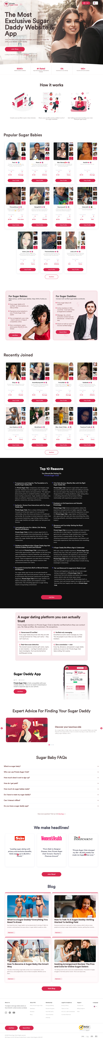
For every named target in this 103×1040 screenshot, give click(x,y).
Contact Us (80, 1005)
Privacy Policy (65, 1005)
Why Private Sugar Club (36, 1005)
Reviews (32, 1011)
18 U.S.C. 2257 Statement (68, 1011)
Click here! (26, 54)
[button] (2, 728)
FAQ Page (61, 814)
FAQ (78, 1011)
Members (32, 1008)
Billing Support (81, 1008)
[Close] (21, 4)
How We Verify (50, 1011)
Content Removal (66, 1014)
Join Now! (51, 874)
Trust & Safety (49, 1014)
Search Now (63, 332)
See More (51, 276)
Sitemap (48, 1017)
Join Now (14, 49)
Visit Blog (51, 988)
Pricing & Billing (50, 1005)
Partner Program (50, 1008)
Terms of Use (64, 1008)
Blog (31, 1014)
